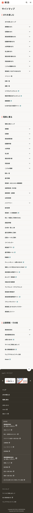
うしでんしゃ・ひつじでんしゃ (13, 287)
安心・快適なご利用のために (13, 218)
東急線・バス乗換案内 (10, 213)
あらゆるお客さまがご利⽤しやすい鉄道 (13, 480)
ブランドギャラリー (10, 302)
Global (9, 360)
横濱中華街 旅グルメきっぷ (12, 96)
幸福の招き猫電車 (10, 282)
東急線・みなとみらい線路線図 (13, 183)
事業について (8, 463)
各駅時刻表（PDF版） (11, 188)
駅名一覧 (7, 173)
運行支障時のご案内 (10, 232)
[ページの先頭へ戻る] (29, 369)
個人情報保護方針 (9, 350)
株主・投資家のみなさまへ (10, 435)
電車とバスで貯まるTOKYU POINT (14, 267)
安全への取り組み (8, 472)
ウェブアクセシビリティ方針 (13, 354)
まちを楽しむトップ (10, 22)
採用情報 (8, 452)
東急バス (7, 414)
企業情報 (8, 443)
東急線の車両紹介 (10, 292)
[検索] (26, 2)
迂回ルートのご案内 (10, 237)
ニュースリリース (8, 447)
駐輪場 (9, 258)
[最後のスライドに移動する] (3, 381)
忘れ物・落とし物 (10, 227)
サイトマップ (5, 489)
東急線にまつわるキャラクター (13, 306)
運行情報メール (9, 253)
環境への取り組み (8, 476)
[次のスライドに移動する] (30, 381)
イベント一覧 (8, 76)
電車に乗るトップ (10, 124)
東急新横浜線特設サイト (11, 297)
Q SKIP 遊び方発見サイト (11, 106)
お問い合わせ (9, 340)
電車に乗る (5, 399)
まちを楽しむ (6, 394)
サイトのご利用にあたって (12, 344)
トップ (3, 373)
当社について (8, 430)
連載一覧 (7, 86)
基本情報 (8, 467)
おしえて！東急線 (9, 277)
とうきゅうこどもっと (10, 91)
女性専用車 (8, 198)
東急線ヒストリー (10, 311)
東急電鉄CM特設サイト (11, 272)
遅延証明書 (8, 222)
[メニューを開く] (30, 2)
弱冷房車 (7, 208)
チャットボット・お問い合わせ (13, 262)
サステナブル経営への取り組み (11, 439)
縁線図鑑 (9, 101)
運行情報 (7, 178)
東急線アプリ (9, 248)
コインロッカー (9, 242)
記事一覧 (7, 81)
